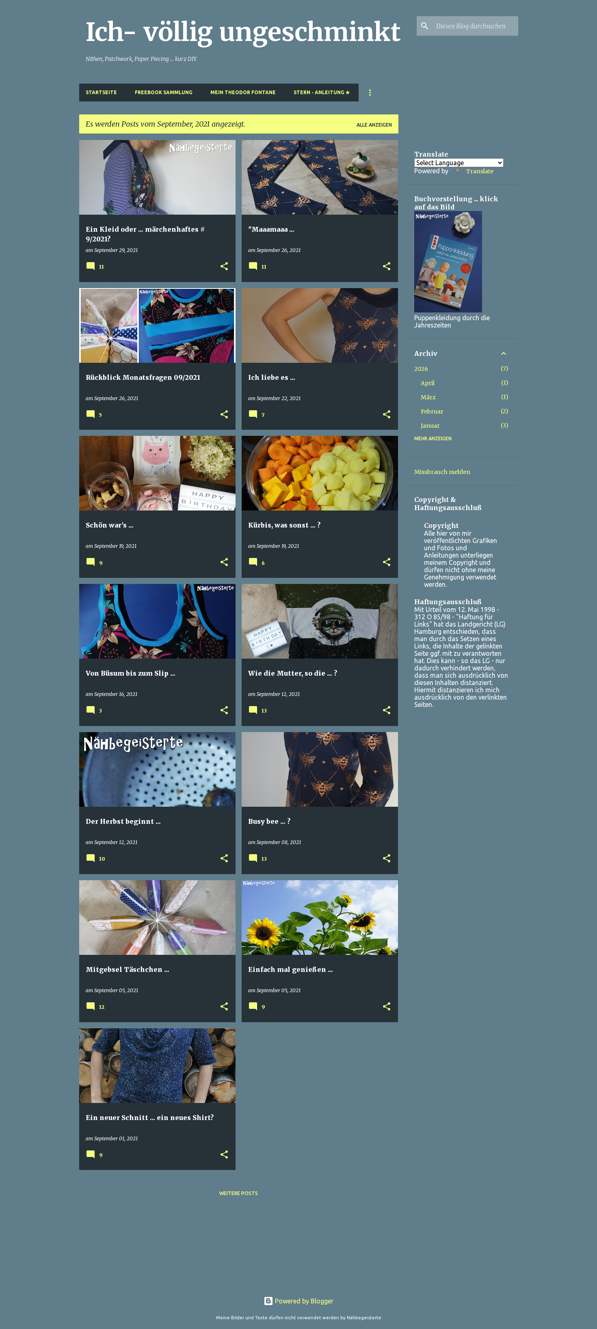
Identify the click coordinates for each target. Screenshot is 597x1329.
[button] (224, 266)
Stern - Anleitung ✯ (322, 92)
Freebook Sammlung (164, 92)
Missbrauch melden (442, 472)
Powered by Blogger (303, 1301)
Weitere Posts (238, 1193)
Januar (430, 425)
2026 (421, 369)
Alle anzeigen (374, 124)
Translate (479, 171)
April (428, 383)
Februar (432, 411)
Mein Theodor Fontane (243, 92)
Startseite (101, 92)
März (428, 397)
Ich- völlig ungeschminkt (243, 32)
